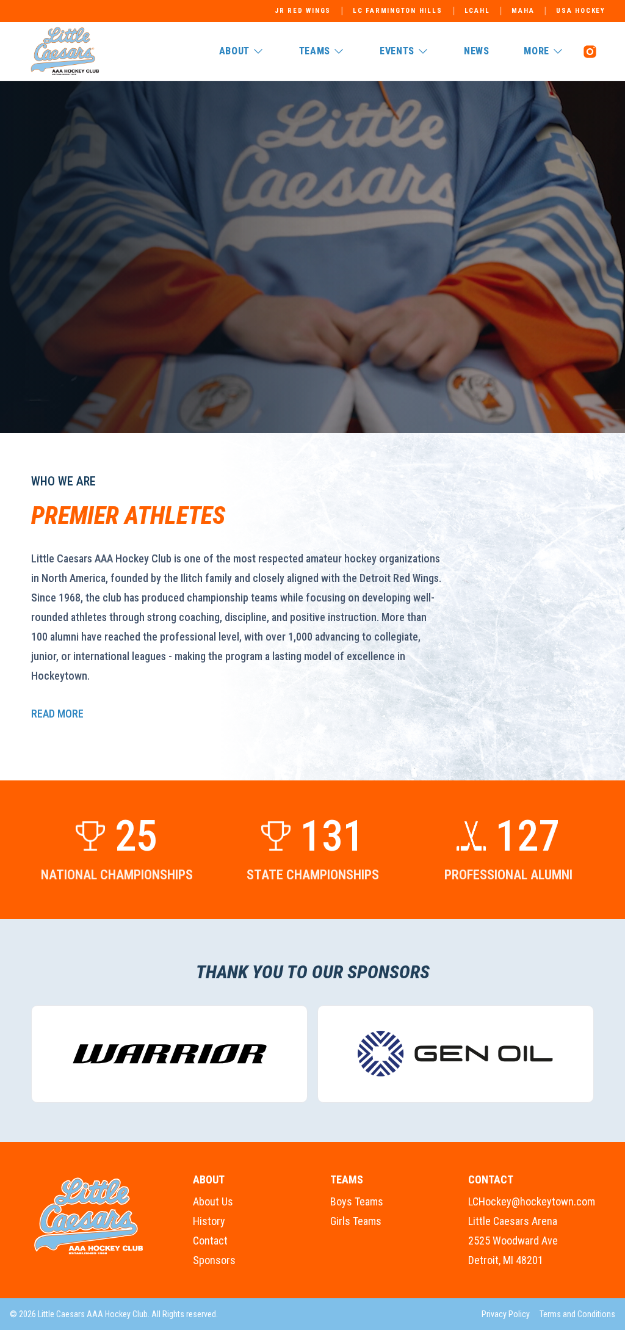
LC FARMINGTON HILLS (397, 11)
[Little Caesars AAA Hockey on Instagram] (590, 51)
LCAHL (477, 11)
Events (397, 51)
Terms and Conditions (577, 1314)
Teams (314, 51)
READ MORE (57, 713)
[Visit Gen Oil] (455, 1054)
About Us (213, 1201)
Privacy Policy (506, 1314)
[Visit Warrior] (169, 1054)
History (209, 1221)
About (234, 51)
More (536, 51)
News (477, 51)
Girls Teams (355, 1221)
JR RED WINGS (303, 11)
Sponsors (214, 1260)
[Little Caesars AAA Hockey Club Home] (89, 1216)
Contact (210, 1240)
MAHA (522, 11)
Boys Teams (356, 1201)
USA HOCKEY (580, 11)
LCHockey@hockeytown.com (531, 1201)
